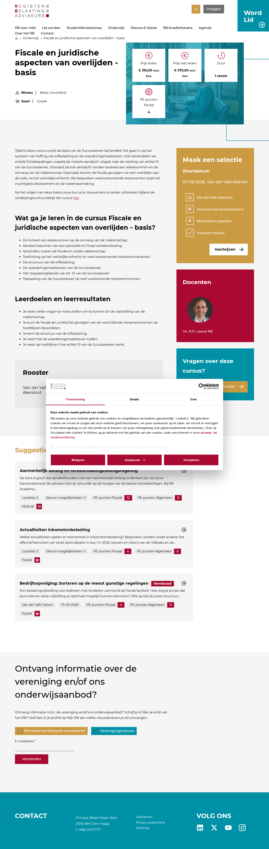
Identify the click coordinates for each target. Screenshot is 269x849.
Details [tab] (134, 399)
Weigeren (77, 459)
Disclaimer (144, 817)
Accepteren (191, 459)
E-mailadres (24, 741)
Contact (47, 33)
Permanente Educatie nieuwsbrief (54, 731)
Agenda (205, 28)
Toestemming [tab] (75, 399)
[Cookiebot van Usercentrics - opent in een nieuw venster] (201, 386)
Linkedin (200, 827)
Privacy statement (150, 822)
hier (76, 198)
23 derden (90, 446)
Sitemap (142, 828)
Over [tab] (193, 399)
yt (228, 827)
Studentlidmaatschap (84, 28)
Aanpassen (132, 459)
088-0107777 (89, 830)
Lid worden (51, 28)
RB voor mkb (25, 28)
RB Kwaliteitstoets (177, 28)
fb (242, 827)
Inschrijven (225, 249)
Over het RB (24, 33)
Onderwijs (116, 28)
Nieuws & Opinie (144, 28)
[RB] (32, 16)
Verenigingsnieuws (117, 731)
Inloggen (214, 9)
